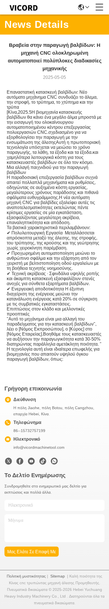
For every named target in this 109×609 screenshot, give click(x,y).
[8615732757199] (54, 462)
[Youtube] (31, 462)
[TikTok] (43, 462)
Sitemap (57, 576)
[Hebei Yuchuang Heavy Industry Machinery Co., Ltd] (22, 7)
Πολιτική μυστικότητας (26, 576)
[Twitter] (8, 462)
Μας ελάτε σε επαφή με (31, 551)
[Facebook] (20, 462)
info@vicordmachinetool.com (39, 447)
